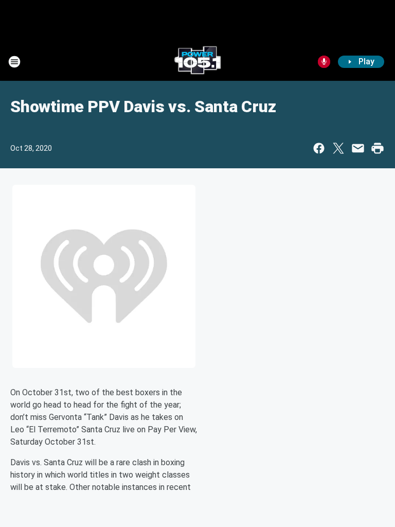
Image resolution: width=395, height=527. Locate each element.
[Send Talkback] (324, 62)
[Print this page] (377, 148)
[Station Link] (197, 61)
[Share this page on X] (338, 148)
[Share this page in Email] (358, 148)
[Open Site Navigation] (14, 62)
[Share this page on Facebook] (319, 148)
